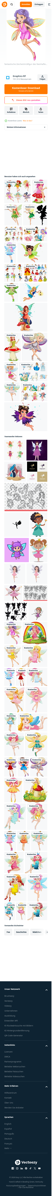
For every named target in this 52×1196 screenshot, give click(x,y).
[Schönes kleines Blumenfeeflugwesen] (25, 531)
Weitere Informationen (16, 127)
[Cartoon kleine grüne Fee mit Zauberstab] (30, 215)
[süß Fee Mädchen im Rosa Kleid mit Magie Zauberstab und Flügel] (35, 780)
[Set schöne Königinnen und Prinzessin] (16, 338)
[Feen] (17, 191)
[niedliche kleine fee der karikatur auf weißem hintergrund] (38, 437)
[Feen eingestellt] (13, 319)
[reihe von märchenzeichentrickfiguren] (18, 467)
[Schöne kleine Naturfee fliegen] (19, 298)
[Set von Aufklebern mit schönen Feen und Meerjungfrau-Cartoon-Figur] (13, 258)
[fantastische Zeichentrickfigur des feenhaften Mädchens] (35, 277)
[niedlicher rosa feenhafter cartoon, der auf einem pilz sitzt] (12, 216)
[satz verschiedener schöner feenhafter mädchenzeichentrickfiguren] (17, 506)
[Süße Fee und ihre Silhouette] (16, 239)
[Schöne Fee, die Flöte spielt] (25, 383)
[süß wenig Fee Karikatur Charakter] (16, 734)
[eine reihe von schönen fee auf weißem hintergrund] (16, 274)
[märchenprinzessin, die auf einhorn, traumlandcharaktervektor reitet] (15, 608)
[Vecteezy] (4, 4)
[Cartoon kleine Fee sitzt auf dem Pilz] (12, 413)
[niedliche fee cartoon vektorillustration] (13, 840)
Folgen (42, 79)
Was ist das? (27, 121)
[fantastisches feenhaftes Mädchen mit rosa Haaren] (14, 1154)
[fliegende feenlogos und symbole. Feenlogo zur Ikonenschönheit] (14, 630)
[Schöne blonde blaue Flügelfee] (18, 358)
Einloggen (39, 4)
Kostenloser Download (26, 89)
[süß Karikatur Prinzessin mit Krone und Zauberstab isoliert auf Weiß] (12, 708)
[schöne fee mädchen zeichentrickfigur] (36, 338)
